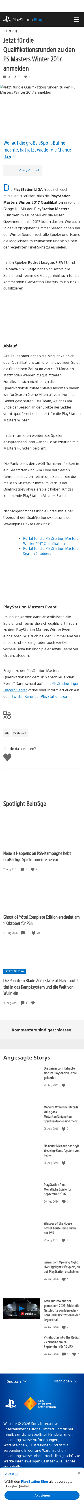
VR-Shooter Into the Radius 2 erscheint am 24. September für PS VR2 (62, 1342)
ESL (6, 732)
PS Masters (20, 732)
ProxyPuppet (29, 170)
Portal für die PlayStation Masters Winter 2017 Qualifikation (50, 541)
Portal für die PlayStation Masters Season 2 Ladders (50, 551)
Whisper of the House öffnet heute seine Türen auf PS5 (60, 1228)
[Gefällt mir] (33, 869)
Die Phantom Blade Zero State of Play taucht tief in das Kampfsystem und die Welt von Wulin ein (40, 986)
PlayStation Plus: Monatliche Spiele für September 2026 (57, 1189)
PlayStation (27, 19)
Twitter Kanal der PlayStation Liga (39, 696)
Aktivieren (42, 1495)
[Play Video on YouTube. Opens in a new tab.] (28, 1314)
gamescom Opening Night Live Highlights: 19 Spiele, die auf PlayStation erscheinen (62, 1266)
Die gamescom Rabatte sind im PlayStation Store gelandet (60, 1073)
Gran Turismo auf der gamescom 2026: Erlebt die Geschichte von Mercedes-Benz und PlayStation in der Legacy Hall (62, 1310)
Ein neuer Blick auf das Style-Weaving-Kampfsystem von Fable (62, 1150)
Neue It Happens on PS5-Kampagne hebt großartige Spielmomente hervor (37, 856)
